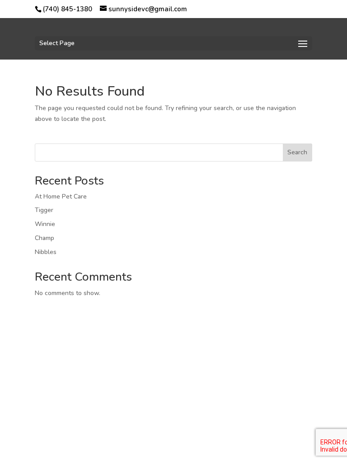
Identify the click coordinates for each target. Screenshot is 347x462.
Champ (44, 238)
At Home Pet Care (61, 196)
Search (297, 152)
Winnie (45, 224)
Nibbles (45, 252)
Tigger (44, 210)
